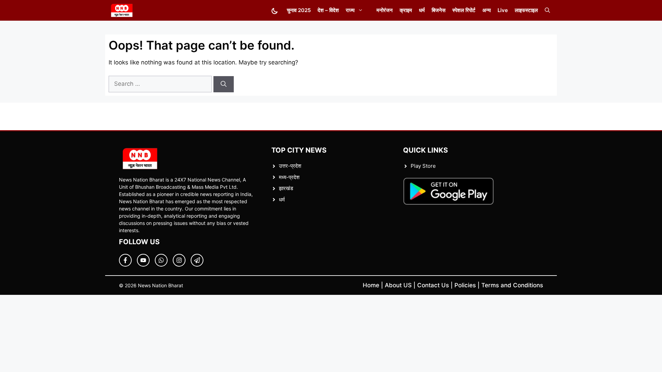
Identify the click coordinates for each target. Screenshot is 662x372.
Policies (465, 285)
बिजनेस (438, 10)
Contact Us (433, 285)
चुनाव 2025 (299, 10)
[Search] (223, 84)
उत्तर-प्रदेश (290, 166)
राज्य (350, 10)
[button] (547, 10)
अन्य (486, 10)
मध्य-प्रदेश (289, 177)
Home (371, 285)
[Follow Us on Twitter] (143, 260)
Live (503, 10)
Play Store (423, 166)
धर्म (422, 10)
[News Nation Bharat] (121, 10)
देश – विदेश (328, 10)
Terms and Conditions (512, 285)
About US (398, 285)
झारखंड (286, 188)
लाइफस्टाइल (526, 10)
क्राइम (406, 10)
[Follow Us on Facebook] (125, 260)
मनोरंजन (385, 10)
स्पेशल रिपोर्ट (463, 10)
